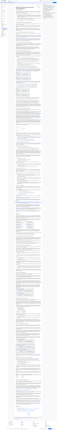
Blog (45, 422)
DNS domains (25, 87)
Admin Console (28, 195)
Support (21, 423)
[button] (3, 8)
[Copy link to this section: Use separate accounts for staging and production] (30, 50)
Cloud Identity (30, 11)
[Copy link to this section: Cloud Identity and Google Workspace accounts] (32, 22)
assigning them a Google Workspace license (21, 37)
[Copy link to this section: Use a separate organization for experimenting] (29, 323)
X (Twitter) (46, 424)
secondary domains (25, 106)
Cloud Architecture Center (10, 2)
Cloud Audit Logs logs (33, 204)
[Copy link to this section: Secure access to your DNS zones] (25, 168)
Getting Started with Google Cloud (36, 423)
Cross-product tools (15, 0)
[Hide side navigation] (7, 429)
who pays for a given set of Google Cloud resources (26, 391)
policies (20, 279)
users (27, 87)
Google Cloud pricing (10, 423)
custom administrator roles (21, 137)
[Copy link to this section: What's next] (20, 406)
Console (47, 0)
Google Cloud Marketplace (11, 424)
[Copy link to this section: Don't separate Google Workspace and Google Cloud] (31, 108)
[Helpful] (39, 5)
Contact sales (10, 425)
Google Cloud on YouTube (47, 425)
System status (22, 425)
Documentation (4, 2)
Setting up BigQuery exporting (19, 207)
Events (45, 423)
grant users (34, 219)
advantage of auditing (20, 140)
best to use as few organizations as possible (26, 239)
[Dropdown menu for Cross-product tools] (18, 0)
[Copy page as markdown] (27, 8)
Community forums (22, 422)
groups (30, 87)
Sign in (55, 0)
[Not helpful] (40, 5)
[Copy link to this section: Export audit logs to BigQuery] (24, 185)
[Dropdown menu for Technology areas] (12, 0)
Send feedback (38, 7)
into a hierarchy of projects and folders (28, 215)
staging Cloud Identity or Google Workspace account (30, 284)
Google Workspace (34, 11)
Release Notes (22, 424)
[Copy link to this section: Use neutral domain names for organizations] (28, 379)
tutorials (27, 325)
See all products (10, 422)
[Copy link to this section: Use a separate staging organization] (26, 272)
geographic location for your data (30, 52)
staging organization (21, 319)
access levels (17, 279)
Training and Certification (35, 426)
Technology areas (9, 0)
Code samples (34, 424)
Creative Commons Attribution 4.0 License (30, 417)
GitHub (33, 422)
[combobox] (42, 0)
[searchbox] (4, 4)
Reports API (34, 195)
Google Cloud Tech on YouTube (48, 426)
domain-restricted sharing (19, 368)
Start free (55, 2)
